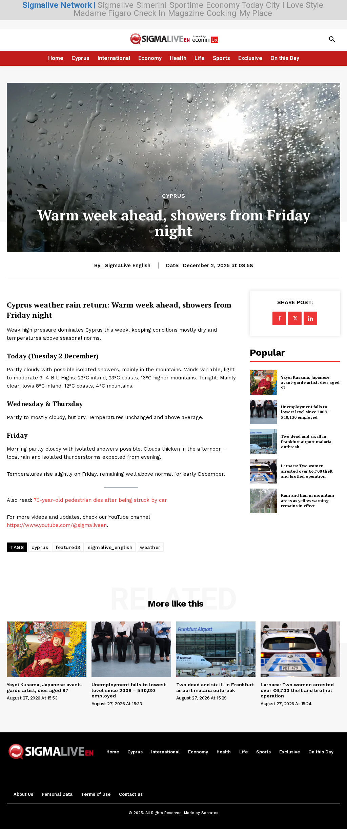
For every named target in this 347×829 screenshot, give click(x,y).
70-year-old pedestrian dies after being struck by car (100, 500)
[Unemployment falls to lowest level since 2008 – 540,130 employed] (263, 412)
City (273, 5)
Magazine (186, 13)
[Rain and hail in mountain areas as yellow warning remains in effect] (263, 501)
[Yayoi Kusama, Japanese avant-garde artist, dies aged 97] (263, 382)
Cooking (222, 13)
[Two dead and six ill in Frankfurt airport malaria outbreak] (263, 441)
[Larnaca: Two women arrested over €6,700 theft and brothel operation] (263, 471)
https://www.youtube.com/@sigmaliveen (57, 525)
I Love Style (302, 5)
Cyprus (173, 196)
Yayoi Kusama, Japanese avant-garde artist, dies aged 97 (310, 382)
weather (150, 547)
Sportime (186, 5)
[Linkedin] (310, 318)
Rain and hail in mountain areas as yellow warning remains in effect (307, 500)
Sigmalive (116, 5)
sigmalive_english (110, 547)
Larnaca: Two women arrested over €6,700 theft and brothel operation (307, 471)
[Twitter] (295, 318)
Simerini (151, 5)
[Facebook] (279, 318)
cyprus (40, 547)
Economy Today (234, 5)
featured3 (68, 547)
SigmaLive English (127, 265)
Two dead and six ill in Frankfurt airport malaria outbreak (306, 441)
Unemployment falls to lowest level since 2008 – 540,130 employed (305, 412)
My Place (255, 13)
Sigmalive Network (57, 5)
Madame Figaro (102, 13)
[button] (332, 40)
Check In (149, 13)
